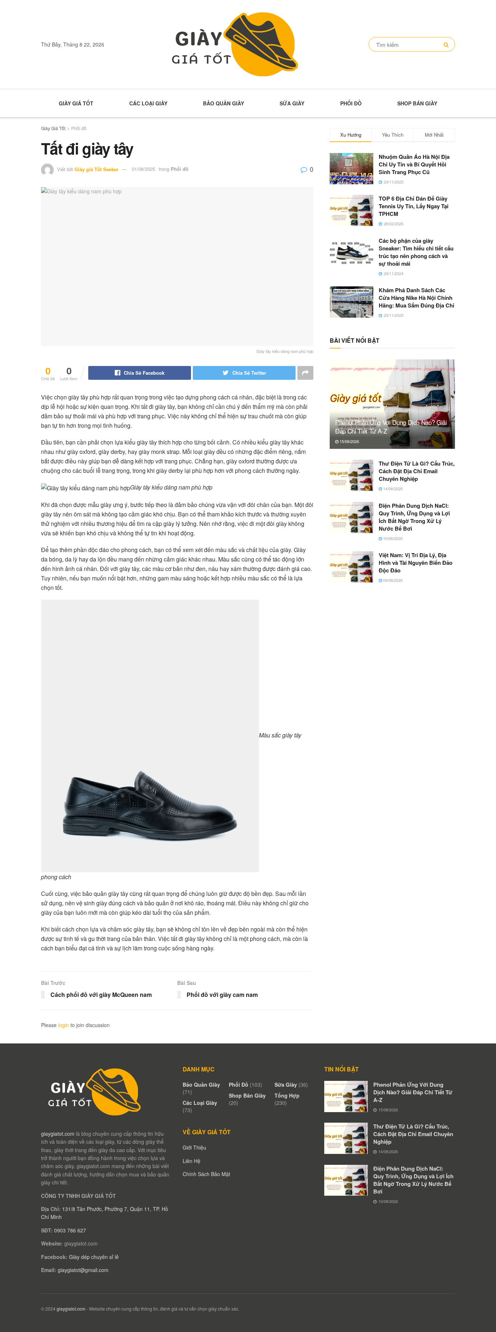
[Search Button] (447, 44)
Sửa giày (292, 103)
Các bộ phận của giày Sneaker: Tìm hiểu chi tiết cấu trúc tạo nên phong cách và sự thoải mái (416, 252)
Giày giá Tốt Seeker (96, 168)
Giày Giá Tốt (76, 103)
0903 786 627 (70, 1230)
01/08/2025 (143, 168)
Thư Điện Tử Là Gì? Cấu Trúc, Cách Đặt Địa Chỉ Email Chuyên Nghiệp (417, 471)
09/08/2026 (392, 580)
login (63, 1025)
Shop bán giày (417, 103)
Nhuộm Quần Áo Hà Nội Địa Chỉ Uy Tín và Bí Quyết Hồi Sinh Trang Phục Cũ (414, 164)
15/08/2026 (348, 441)
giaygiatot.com (57, 1133)
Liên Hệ (191, 1160)
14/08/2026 (392, 488)
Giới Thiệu (194, 1147)
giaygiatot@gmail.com (83, 1269)
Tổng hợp (287, 1095)
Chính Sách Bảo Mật (206, 1174)
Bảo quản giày (223, 103)
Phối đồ (351, 103)
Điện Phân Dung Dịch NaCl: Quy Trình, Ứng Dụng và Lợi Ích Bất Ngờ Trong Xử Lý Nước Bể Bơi (414, 517)
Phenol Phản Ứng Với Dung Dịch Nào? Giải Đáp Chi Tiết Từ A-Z (391, 426)
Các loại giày (148, 103)
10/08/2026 (392, 538)
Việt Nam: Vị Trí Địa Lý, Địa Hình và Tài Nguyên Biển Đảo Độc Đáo (415, 562)
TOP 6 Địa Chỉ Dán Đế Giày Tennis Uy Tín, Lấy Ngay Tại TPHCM (413, 206)
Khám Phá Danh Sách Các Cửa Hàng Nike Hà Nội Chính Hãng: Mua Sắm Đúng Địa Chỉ (416, 297)
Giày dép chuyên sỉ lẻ (94, 1256)
